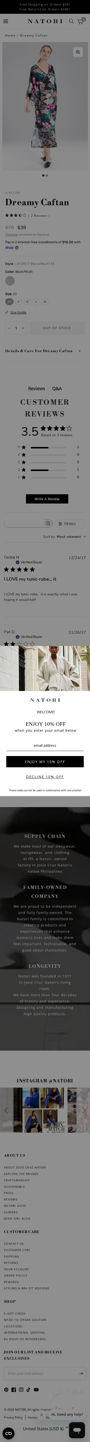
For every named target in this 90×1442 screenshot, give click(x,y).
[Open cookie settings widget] (8, 1433)
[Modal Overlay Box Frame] (45, 721)
